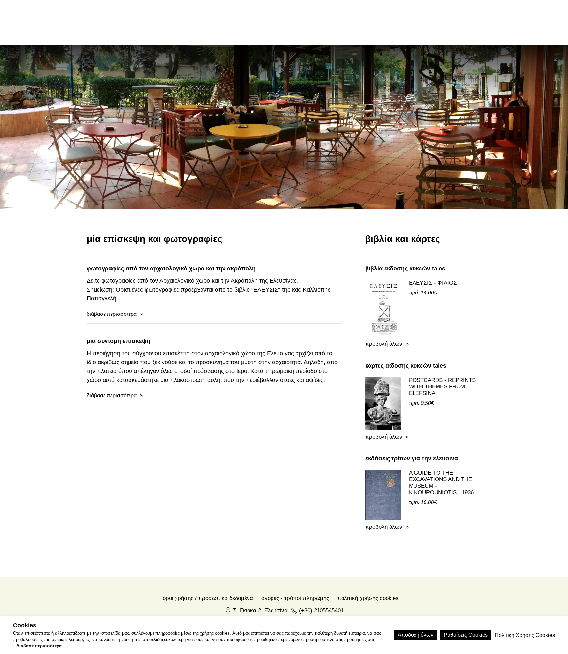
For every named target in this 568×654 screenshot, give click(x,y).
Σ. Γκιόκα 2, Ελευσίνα (260, 610)
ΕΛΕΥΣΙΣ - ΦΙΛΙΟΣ (433, 283)
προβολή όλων (383, 344)
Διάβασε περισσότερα (39, 645)
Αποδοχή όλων (415, 635)
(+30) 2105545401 (321, 610)
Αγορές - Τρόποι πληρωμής (295, 598)
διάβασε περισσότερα (112, 314)
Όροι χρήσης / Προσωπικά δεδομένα (208, 598)
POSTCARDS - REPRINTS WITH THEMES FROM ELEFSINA (442, 386)
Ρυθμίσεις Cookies (466, 635)
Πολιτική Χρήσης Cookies (368, 598)
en (430, 22)
